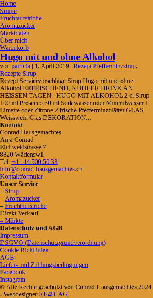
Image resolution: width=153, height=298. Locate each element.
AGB (7, 257)
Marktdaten (14, 32)
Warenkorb (14, 47)
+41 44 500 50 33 (34, 161)
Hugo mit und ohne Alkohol (57, 57)
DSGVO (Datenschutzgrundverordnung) (53, 242)
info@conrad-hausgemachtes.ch (41, 169)
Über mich (13, 40)
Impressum (14, 235)
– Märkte (11, 220)
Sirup (12, 191)
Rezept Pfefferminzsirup (104, 66)
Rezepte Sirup (18, 73)
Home (8, 3)
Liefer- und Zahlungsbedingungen (44, 264)
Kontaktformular (21, 176)
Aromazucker (17, 25)
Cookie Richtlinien (24, 249)
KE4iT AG (53, 294)
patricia (20, 66)
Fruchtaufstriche (21, 18)
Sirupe (8, 10)
